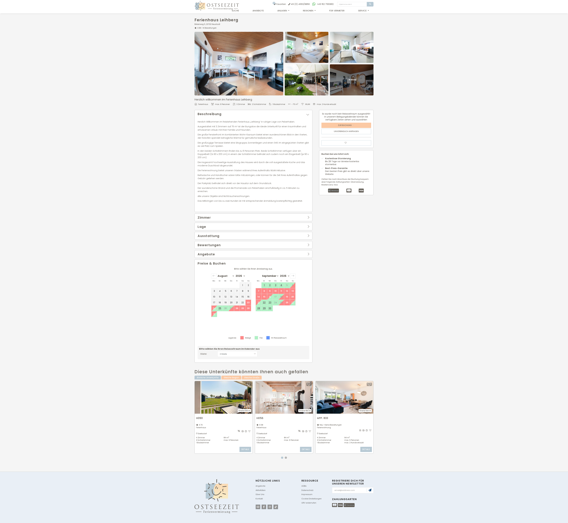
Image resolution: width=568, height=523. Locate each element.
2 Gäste (223, 354)
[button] (253, 114)
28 (258, 308)
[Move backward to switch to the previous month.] (214, 276)
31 (214, 314)
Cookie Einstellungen (311, 498)
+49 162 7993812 (325, 4)
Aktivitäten (261, 490)
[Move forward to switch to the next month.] (293, 276)
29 (264, 308)
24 (214, 308)
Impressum (306, 494)
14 (209, 28)
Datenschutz (307, 490)
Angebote (258, 10)
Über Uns (260, 494)
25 (219, 308)
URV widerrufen (308, 502)
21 (259, 302)
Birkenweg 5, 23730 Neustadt (207, 24)
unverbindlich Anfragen (346, 131)
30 (269, 308)
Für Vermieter (336, 10)
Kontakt (259, 498)
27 (292, 302)
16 (270, 296)
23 (270, 302)
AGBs (303, 486)
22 (264, 302)
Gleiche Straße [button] (251, 377)
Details (245, 449)
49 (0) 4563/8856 (300, 4)
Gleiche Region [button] (231, 377)
